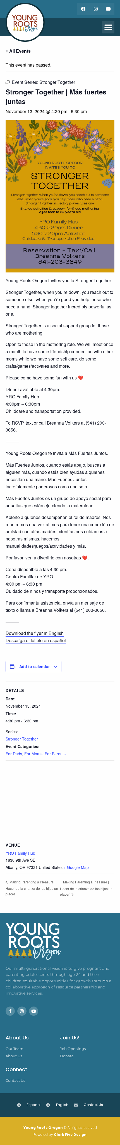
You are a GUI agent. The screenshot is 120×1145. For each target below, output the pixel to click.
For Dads (14, 753)
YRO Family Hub (20, 853)
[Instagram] (95, 9)
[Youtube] (108, 9)
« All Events (18, 51)
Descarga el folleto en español (36, 640)
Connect (16, 1069)
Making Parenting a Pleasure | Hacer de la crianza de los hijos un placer (32, 888)
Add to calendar (34, 666)
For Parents (55, 753)
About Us (17, 1037)
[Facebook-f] (10, 1011)
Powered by (60, 1134)
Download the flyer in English (35, 633)
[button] (108, 27)
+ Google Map (76, 867)
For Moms (33, 753)
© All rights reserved (60, 1127)
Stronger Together (22, 739)
